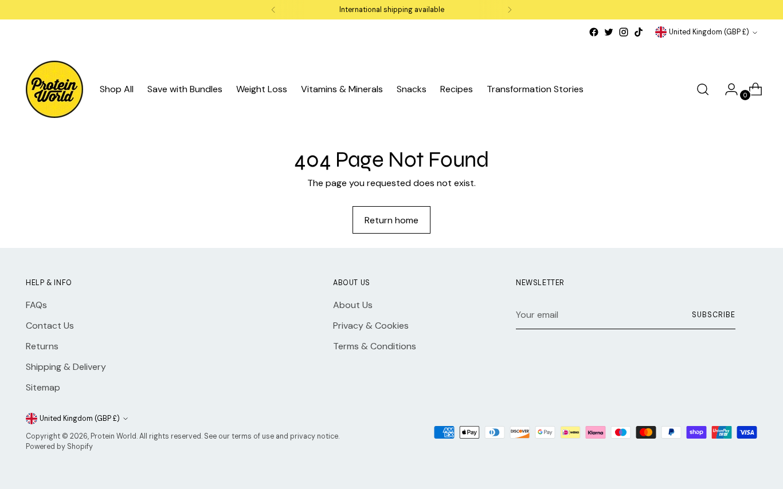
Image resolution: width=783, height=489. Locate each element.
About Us (353, 305)
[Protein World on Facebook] (594, 32)
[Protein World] (54, 89)
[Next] (509, 9)
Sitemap (43, 387)
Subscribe (713, 315)
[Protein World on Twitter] (609, 32)
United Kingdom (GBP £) (709, 32)
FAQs (36, 305)
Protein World (113, 436)
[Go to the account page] (726, 89)
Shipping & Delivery (66, 367)
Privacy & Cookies (371, 326)
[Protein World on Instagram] (623, 32)
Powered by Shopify (59, 446)
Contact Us (50, 326)
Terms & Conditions (374, 346)
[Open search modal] (702, 89)
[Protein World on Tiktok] (638, 32)
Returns (42, 346)
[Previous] (273, 9)
